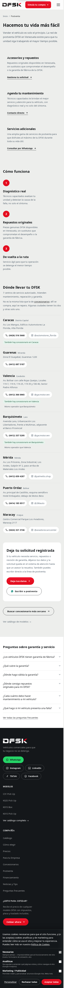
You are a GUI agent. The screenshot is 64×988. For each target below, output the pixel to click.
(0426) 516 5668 (17, 335)
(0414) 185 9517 (17, 503)
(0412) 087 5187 (17, 364)
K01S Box (7, 827)
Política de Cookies (40, 937)
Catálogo (7, 858)
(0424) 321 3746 (17, 530)
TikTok (12, 797)
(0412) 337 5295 (17, 435)
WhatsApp (15, 780)
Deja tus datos (18, 581)
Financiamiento (11, 897)
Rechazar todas (48, 974)
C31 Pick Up (9, 814)
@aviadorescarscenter (45, 530)
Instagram (13, 789)
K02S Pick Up (9, 820)
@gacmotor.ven (42, 394)
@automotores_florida (45, 335)
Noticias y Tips (10, 904)
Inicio (5, 16)
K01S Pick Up (9, 834)
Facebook (31, 797)
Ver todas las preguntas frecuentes (20, 738)
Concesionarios (11, 884)
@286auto (39, 503)
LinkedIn (34, 789)
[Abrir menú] (58, 4)
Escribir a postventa (26, 591)
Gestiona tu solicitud (17, 77)
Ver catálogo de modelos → (17, 621)
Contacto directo (15, 113)
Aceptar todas (49, 982)
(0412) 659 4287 (17, 476)
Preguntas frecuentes (14, 911)
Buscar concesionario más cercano (26, 611)
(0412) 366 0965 (17, 394)
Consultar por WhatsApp (20, 148)
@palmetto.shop (42, 476)
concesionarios (41, 301)
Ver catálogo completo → (16, 840)
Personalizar (30, 974)
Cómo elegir (9, 865)
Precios (6, 871)
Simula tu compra (37, 5)
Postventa (8, 891)
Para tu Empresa (11, 878)
